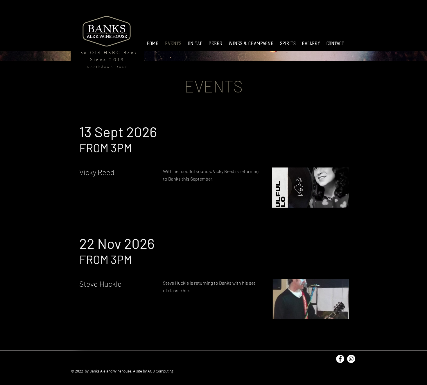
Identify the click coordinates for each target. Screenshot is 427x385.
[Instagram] (351, 359)
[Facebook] (340, 359)
